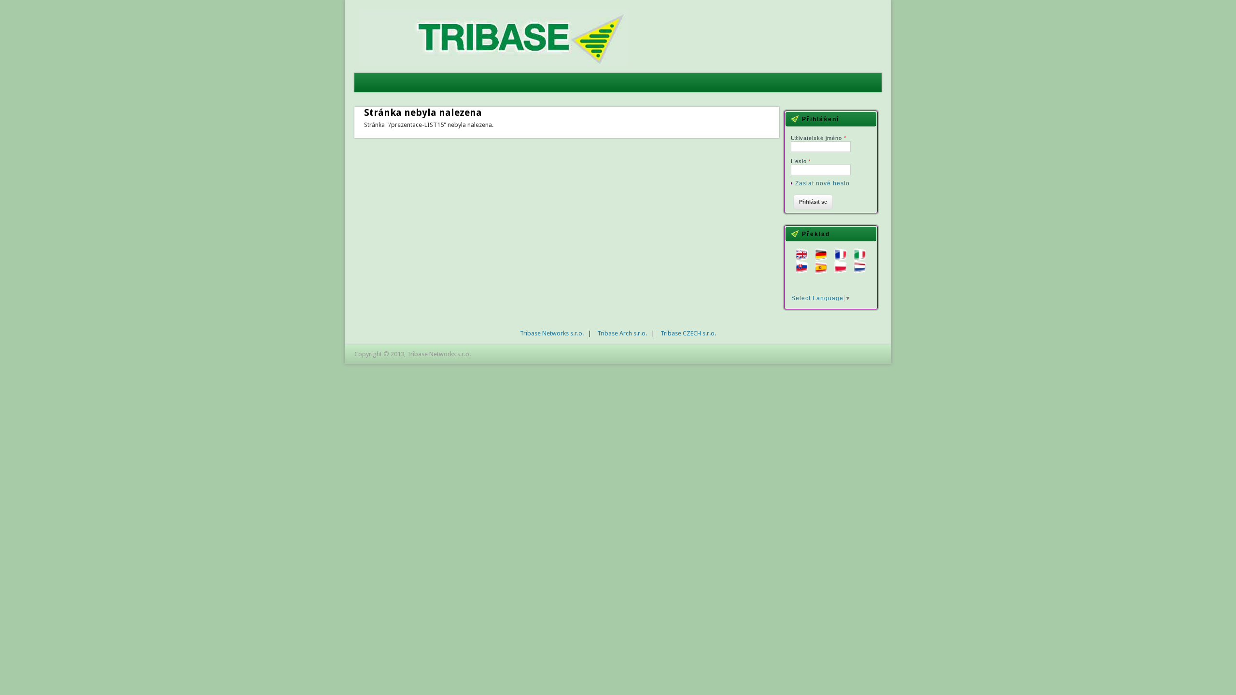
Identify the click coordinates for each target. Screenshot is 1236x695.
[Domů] (493, 64)
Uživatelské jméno (818, 138)
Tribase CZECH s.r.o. (688, 333)
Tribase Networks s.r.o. (552, 333)
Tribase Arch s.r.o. (622, 333)
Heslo (801, 161)
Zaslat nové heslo (822, 183)
